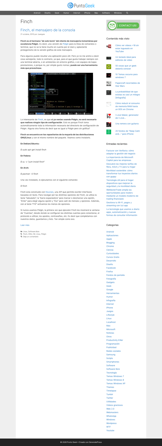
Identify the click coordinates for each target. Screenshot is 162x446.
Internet (76, 13)
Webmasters (112, 412)
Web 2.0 (110, 409)
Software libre (33, 231)
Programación (113, 344)
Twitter (109, 398)
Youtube (110, 430)
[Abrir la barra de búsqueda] (127, 13)
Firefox (109, 271)
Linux (25, 231)
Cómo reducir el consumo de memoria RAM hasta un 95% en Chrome (127, 106)
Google (109, 289)
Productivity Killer (114, 340)
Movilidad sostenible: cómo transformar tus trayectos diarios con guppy (122, 173)
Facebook (111, 268)
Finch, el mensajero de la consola (48, 30)
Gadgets (110, 282)
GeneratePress (95, 442)
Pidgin (66, 44)
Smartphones (112, 362)
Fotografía (111, 279)
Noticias (110, 333)
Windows (118, 13)
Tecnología (111, 373)
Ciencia (109, 250)
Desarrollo (111, 260)
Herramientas (112, 293)
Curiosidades (112, 253)
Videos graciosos (114, 405)
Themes (110, 387)
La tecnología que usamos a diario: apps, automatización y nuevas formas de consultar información (123, 212)
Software (106, 13)
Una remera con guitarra (127, 123)
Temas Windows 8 (115, 380)
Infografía (110, 300)
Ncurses (49, 192)
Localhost (111, 322)
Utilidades (111, 401)
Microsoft (110, 329)
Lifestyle (110, 315)
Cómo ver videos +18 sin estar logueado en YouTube (127, 48)
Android (37, 13)
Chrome (110, 246)
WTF (108, 427)
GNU (30, 234)
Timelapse (111, 391)
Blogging (110, 242)
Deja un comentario (30, 237)
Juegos (109, 311)
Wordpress (111, 423)
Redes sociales (113, 351)
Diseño (48, 13)
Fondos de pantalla (115, 275)
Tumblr (109, 394)
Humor (66, 13)
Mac (96, 13)
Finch (40, 119)
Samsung (110, 354)
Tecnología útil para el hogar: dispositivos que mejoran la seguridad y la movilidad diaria (121, 183)
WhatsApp (111, 416)
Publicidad (111, 347)
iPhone (87, 13)
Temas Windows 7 (115, 376)
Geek (57, 13)
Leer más (25, 225)
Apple (109, 239)
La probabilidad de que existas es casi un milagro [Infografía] (127, 94)
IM (34, 234)
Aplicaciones (112, 235)
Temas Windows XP (115, 383)
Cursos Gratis (112, 257)
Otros (109, 336)
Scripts (109, 358)
